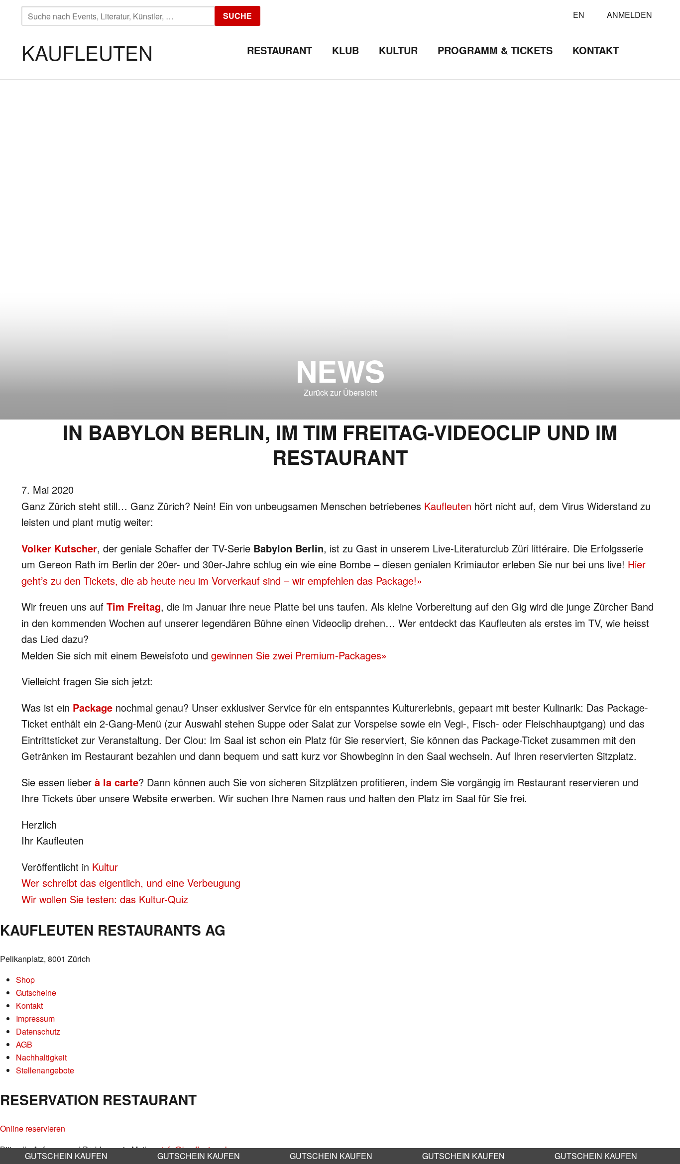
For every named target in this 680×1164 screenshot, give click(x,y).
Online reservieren (32, 1128)
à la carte (116, 782)
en (578, 14)
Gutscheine (36, 992)
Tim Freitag (134, 606)
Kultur (398, 50)
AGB (24, 1044)
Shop (25, 979)
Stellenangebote (45, 1070)
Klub (345, 50)
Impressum (35, 1018)
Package (93, 707)
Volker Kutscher (59, 548)
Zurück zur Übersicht (340, 392)
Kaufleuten (87, 52)
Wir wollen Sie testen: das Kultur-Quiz (104, 899)
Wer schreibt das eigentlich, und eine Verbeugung (130, 882)
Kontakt (595, 50)
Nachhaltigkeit (41, 1057)
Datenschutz (38, 1031)
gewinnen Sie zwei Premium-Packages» (299, 655)
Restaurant (279, 50)
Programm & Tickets (495, 50)
